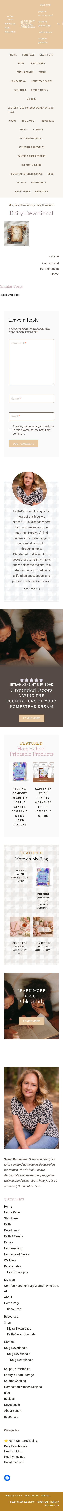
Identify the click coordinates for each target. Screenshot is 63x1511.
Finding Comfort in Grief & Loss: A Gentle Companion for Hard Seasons (20, 807)
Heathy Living (13, 1451)
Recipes (21, 182)
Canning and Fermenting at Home (49, 265)
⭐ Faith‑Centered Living (20, 1440)
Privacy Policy (14, 1496)
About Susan (22, 191)
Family (42, 72)
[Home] (10, 205)
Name (16, 398)
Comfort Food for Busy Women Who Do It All (31, 109)
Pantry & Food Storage (31, 156)
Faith (21, 63)
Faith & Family (45, 32)
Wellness (20, 90)
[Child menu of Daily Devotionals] (31, 138)
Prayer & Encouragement (45, 13)
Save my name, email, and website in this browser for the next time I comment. (33, 430)
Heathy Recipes (17, 1272)
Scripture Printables (43, 40)
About (12, 121)
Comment (18, 343)
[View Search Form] (58, 23)
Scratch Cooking (31, 165)
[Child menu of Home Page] (29, 121)
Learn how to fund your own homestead (28, 23)
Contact (38, 129)
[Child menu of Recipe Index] (40, 90)
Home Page (28, 54)
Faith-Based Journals (21, 1334)
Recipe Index (12, 1266)
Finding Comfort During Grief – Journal (43, 900)
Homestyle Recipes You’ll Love (43, 946)
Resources (47, 121)
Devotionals (37, 63)
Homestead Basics (41, 81)
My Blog (31, 99)
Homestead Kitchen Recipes (26, 174)
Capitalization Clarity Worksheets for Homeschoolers (43, 802)
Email (15, 416)
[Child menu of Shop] (24, 129)
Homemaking (18, 81)
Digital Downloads (19, 1328)
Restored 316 (52, 1505)
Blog (51, 174)
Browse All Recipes (10, 27)
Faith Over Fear (10, 294)
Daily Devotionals (15, 1348)
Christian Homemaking (44, 23)
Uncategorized (14, 1462)
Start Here (46, 54)
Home (13, 54)
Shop (7, 1322)
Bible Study (45, 5)
